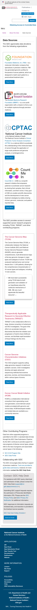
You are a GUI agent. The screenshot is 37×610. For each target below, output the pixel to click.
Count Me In (9, 181)
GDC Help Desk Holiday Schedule (14, 513)
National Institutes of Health (19, 598)
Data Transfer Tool (10, 551)
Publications (26, 7)
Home (4, 33)
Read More (9, 82)
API (5, 544)
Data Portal (7, 547)
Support (6, 570)
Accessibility (8, 579)
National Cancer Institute (19, 600)
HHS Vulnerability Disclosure (13, 586)
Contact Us (25, 11)
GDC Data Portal (10, 455)
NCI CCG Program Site (12, 453)
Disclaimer (7, 582)
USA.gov (18, 602)
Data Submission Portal (11, 549)
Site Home (7, 568)
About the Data (14, 33)
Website (6, 557)
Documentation (9, 553)
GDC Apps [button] (27, 17)
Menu (3, 28)
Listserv (6, 566)
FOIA (5, 584)
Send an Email (9, 518)
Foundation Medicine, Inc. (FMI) (15, 63)
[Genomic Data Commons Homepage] (10, 7)
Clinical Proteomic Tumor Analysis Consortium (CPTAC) (18, 140)
